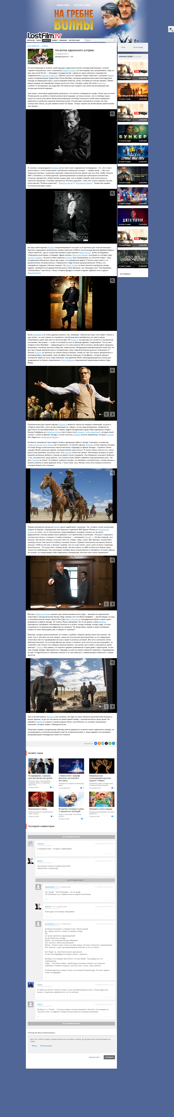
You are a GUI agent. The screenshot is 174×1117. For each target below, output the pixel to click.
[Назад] (106, 414)
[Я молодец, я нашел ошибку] (161, 29)
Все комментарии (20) (71, 837)
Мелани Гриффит (35, 258)
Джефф (110, 76)
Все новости (33, 46)
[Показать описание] (28, 162)
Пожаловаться (108, 854)
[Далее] (112, 414)
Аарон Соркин (72, 265)
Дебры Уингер (85, 253)
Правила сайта (94, 1057)
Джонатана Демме (80, 255)
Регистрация (46, 1046)
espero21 (40, 843)
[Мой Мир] (113, 743)
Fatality (39, 985)
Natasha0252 (49, 887)
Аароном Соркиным (49, 76)
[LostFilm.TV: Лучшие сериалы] (45, 35)
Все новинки (124, 274)
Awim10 (40, 861)
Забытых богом (66, 183)
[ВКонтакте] (95, 743)
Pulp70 (39, 1004)
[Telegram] (102, 743)
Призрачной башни (84, 183)
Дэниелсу (74, 340)
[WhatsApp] (109, 743)
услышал (110, 435)
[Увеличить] (112, 113)
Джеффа (55, 168)
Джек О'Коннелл (73, 619)
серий (129, 56)
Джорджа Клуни (34, 273)
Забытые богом (42, 614)
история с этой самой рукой (89, 432)
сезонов (137, 56)
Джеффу (102, 622)
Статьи (45, 46)
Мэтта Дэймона (67, 360)
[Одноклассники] (99, 743)
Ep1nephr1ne (50, 924)
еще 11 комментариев (75, 880)
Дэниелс (68, 258)
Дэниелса (101, 83)
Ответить (42, 854)
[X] (106, 743)
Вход (34, 1046)
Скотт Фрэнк (48, 445)
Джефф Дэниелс (69, 70)
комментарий (66, 887)
